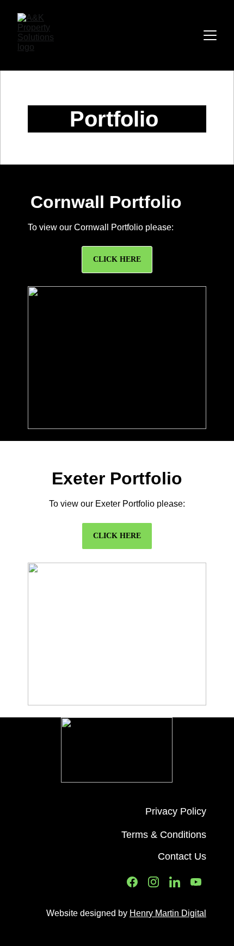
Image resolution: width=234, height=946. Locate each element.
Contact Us (182, 856)
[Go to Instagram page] (153, 881)
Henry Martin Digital (168, 913)
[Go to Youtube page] (195, 881)
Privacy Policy (175, 811)
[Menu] (210, 35)
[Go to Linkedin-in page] (174, 881)
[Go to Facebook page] (132, 881)
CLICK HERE (117, 259)
